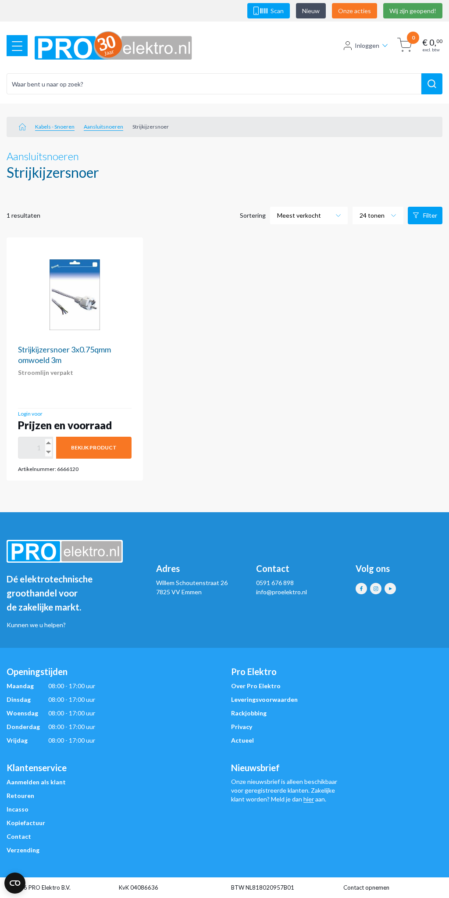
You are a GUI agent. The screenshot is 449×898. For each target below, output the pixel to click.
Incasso (18, 809)
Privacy (241, 726)
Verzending (23, 850)
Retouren (20, 795)
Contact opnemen (366, 887)
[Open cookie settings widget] (14, 883)
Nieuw (311, 10)
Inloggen (367, 45)
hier (308, 799)
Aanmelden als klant (36, 782)
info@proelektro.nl (281, 592)
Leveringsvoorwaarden (264, 699)
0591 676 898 (275, 582)
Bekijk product (94, 447)
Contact (19, 836)
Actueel (242, 740)
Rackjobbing (249, 713)
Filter (430, 215)
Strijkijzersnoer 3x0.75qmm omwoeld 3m (64, 355)
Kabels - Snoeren (55, 126)
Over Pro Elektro (256, 686)
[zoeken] (431, 83)
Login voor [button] (30, 413)
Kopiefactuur (26, 822)
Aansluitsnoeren (103, 126)
